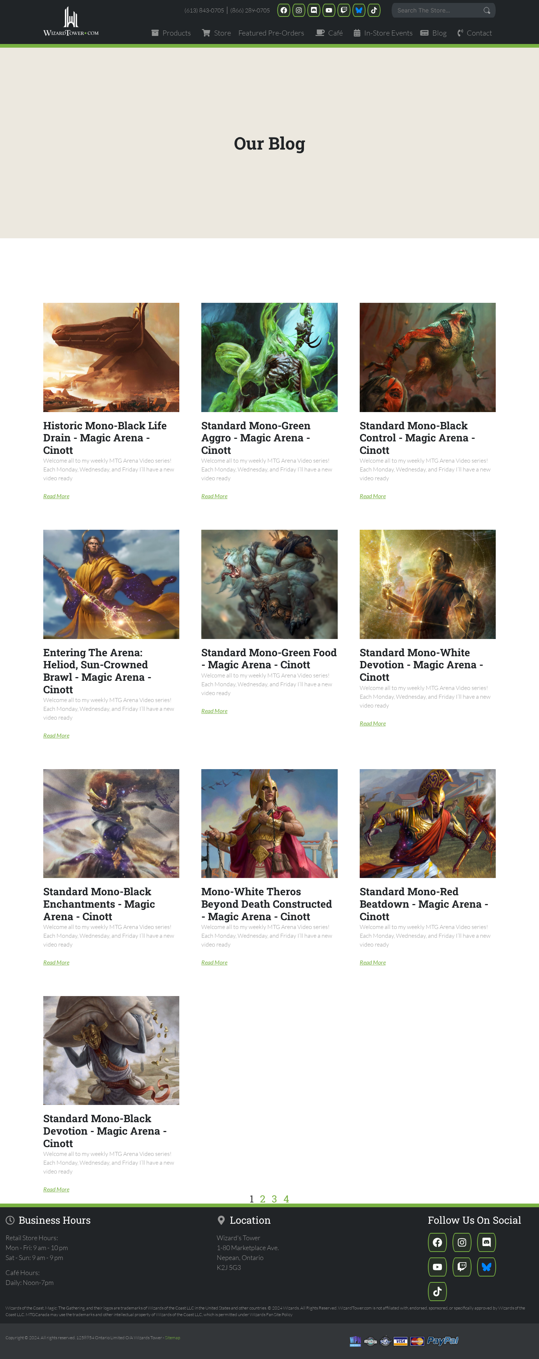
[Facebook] (283, 10)
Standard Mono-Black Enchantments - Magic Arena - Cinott (99, 904)
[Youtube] (329, 10)
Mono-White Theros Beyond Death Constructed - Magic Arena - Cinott (266, 904)
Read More (56, 495)
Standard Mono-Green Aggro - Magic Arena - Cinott (256, 438)
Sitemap (172, 1337)
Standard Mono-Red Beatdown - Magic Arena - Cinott (424, 904)
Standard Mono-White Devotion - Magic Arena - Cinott (421, 665)
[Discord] (313, 10)
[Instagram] (298, 10)
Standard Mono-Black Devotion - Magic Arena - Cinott (105, 1131)
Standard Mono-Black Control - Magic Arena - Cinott (417, 438)
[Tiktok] (374, 10)
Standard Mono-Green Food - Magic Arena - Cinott (269, 659)
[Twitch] (344, 10)
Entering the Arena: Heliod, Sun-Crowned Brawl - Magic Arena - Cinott (97, 671)
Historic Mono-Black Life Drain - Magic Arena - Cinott (105, 438)
